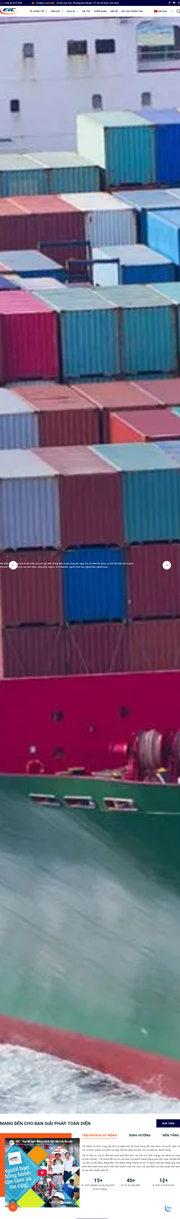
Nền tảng (171, 1135)
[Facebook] (169, 3)
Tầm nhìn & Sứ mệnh (99, 1135)
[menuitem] (38, 11)
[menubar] (86, 11)
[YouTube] (174, 3)
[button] (172, 11)
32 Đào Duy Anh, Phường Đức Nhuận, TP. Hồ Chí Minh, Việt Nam (87, 3)
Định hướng (139, 1135)
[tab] (99, 1135)
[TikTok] (179, 3)
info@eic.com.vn (44, 3)
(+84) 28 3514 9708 (13, 3)
